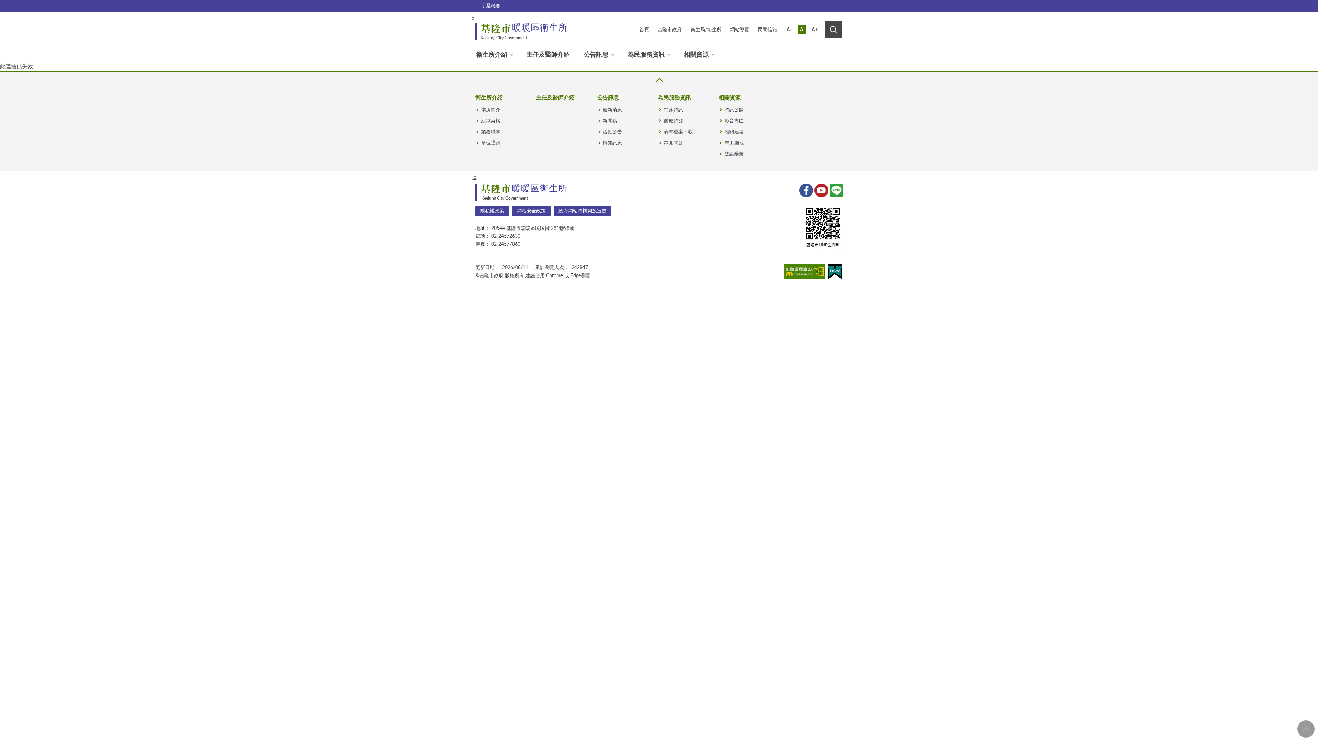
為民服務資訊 (646, 55)
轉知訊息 (612, 143)
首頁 (644, 29)
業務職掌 (490, 132)
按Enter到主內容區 (819, 19)
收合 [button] (659, 79)
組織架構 (490, 121)
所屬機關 (490, 6)
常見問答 (673, 143)
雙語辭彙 (734, 154)
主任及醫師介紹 (548, 55)
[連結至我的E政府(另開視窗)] (835, 273)
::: (472, 18)
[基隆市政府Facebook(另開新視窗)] (805, 190)
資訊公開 (734, 110)
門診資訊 (673, 110)
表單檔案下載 (678, 132)
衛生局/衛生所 (706, 29)
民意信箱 (767, 29)
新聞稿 (610, 121)
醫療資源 (673, 121)
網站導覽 (739, 29)
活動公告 (612, 132)
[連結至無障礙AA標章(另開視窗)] (805, 273)
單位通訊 (490, 143)
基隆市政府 (670, 29)
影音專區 (734, 121)
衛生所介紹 (491, 55)
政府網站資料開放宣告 (582, 211)
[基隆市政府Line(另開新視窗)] (836, 190)
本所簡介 (490, 110)
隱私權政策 (492, 211)
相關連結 (734, 132)
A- (789, 29)
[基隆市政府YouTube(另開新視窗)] (821, 190)
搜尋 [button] (833, 29)
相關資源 (696, 55)
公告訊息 (596, 55)
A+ (815, 29)
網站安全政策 (531, 211)
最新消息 (612, 110)
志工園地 (734, 143)
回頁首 (1306, 729)
